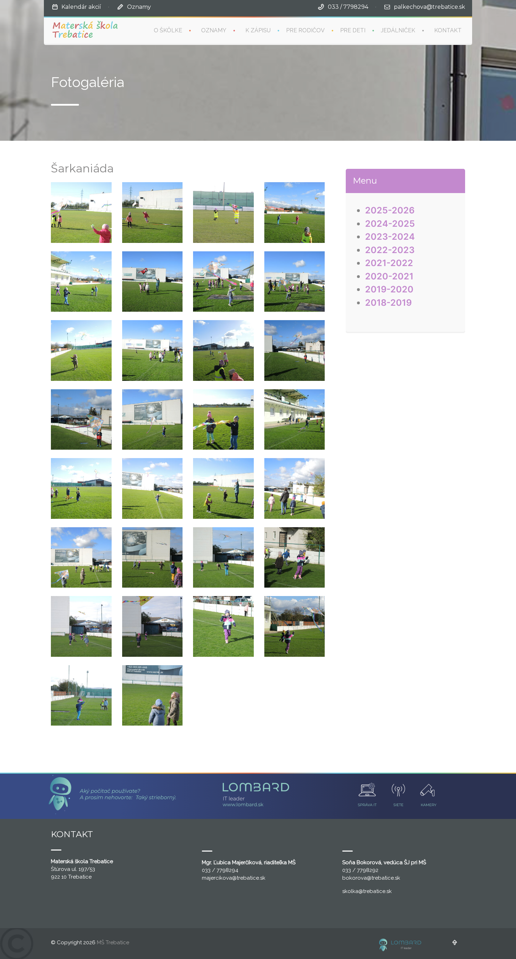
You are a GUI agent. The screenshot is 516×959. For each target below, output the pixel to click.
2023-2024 (390, 236)
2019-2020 (389, 289)
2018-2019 (388, 302)
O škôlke (168, 30)
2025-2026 (390, 210)
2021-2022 (389, 263)
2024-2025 (390, 223)
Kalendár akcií (81, 7)
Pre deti (352, 30)
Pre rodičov (305, 30)
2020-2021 (389, 276)
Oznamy (139, 7)
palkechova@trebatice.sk (429, 7)
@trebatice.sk (248, 878)
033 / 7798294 (348, 7)
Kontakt (448, 30)
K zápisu (258, 30)
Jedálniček (398, 30)
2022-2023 (390, 250)
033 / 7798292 (360, 870)
